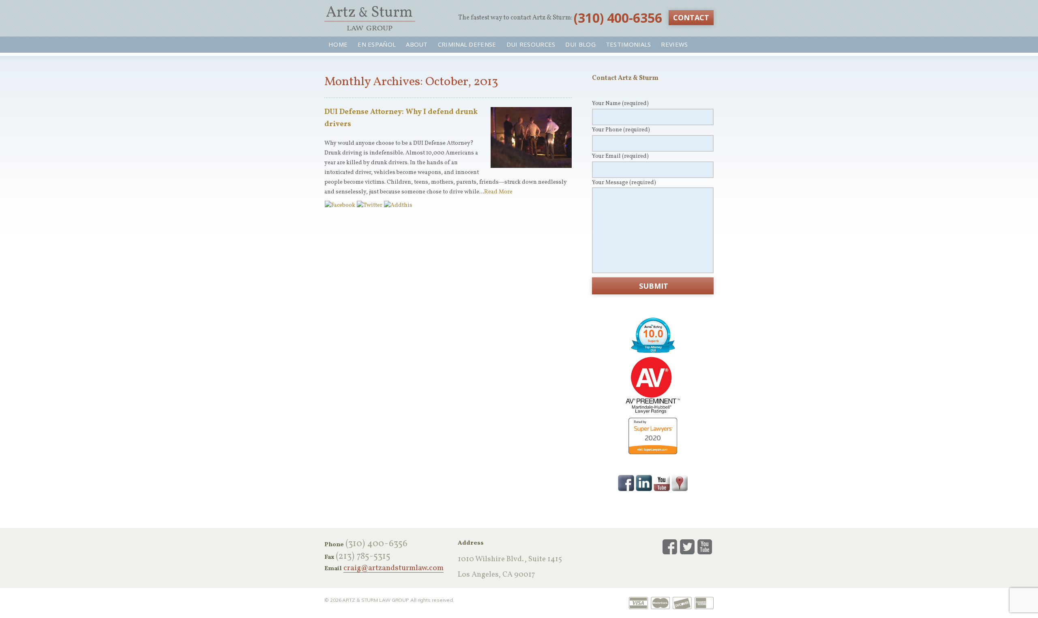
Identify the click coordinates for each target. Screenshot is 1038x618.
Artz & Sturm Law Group (369, 18)
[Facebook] (626, 482)
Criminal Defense (467, 44)
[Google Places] (679, 482)
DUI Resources (530, 44)
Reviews (674, 44)
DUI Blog (580, 44)
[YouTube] (662, 482)
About (417, 44)
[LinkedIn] (644, 482)
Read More (498, 192)
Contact (691, 17)
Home (337, 44)
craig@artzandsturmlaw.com (393, 568)
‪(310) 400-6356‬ (618, 17)
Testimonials (628, 44)
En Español (377, 44)
